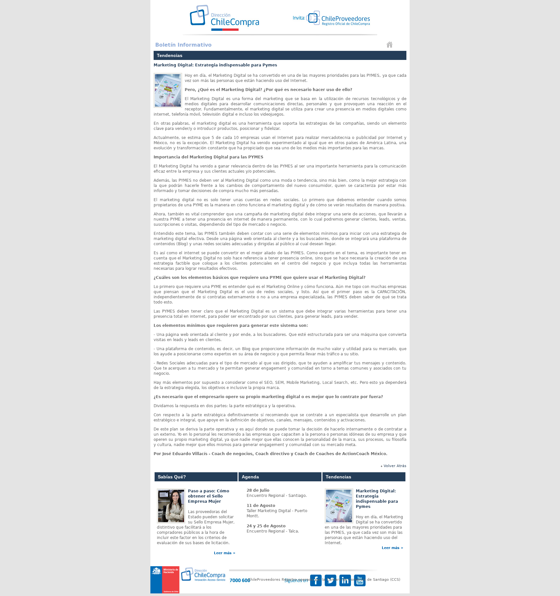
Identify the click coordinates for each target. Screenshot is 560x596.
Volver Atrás (395, 466)
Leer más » (224, 553)
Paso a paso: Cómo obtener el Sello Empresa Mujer (208, 496)
